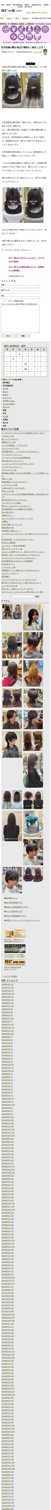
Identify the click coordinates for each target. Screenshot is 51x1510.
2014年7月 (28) (8, 1404)
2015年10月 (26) (8, 1358)
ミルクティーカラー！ (10, 573)
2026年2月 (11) (7, 984)
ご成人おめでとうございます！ (14, 488)
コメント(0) (38, 52)
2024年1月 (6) (7, 1062)
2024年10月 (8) (8, 1034)
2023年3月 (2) (7, 1092)
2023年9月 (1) (7, 1074)
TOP (1, 18)
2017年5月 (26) (8, 1299)
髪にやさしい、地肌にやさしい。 (14, 939)
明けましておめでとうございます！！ (16, 506)
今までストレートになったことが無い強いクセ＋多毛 (22, 592)
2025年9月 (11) (7, 1000)
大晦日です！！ (8, 515)
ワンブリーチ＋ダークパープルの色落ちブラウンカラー (23, 433)
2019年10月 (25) (8, 1210)
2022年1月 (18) (8, 1126)
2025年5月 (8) (7, 1012)
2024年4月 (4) (7, 1052)
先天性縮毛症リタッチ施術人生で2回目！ (18, 509)
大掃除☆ (5, 521)
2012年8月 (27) (8, 1475)
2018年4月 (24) (8, 1265)
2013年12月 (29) (8, 1425)
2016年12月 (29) (8, 1314)
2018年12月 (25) (8, 1240)
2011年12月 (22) (8, 1500)
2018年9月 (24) (8, 1250)
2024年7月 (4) (7, 1043)
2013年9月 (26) (8, 1435)
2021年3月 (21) (8, 1157)
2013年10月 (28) (8, 1432)
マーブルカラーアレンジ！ (12, 455)
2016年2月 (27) (8, 1345)
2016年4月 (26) (8, 1339)
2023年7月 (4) (7, 1080)
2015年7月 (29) (8, 1367)
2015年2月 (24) (8, 1382)
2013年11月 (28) (8, 1429)
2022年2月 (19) (8, 1123)
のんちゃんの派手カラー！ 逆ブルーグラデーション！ (23, 552)
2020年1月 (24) (8, 1200)
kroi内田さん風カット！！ (12, 531)
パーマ (5, 389)
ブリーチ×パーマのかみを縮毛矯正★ (16, 458)
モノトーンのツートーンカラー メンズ (17, 518)
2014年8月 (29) (8, 1401)
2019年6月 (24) (8, 1222)
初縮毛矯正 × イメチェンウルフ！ (15, 482)
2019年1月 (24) (8, 1237)
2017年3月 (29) (8, 1305)
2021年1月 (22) (8, 1163)
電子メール (5, 290)
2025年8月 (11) (7, 1003)
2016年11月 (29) (8, 1318)
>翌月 (23, 346)
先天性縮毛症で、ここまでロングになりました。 (21, 452)
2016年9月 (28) (8, 1324)
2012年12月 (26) (8, 1462)
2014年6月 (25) (8, 1407)
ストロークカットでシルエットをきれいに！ (19, 558)
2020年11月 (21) (8, 1169)
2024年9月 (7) (7, 1037)
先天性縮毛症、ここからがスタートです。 (18, 539)
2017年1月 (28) (8, 1311)
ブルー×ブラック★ (9, 470)
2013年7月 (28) (8, 1441)
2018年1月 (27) (8, 1274)
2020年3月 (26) (8, 1194)
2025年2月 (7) (7, 1021)
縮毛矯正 (6, 382)
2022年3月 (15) (8, 1120)
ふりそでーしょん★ (9, 485)
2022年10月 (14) (8, 1105)
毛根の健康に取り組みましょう (14, 941)
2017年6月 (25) (8, 1296)
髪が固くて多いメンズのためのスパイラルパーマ (21, 555)
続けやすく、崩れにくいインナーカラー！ (18, 589)
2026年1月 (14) (8, 988)
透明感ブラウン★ (8, 442)
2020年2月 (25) (8, 1197)
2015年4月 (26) (8, 1376)
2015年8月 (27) (8, 1364)
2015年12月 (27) (8, 1351)
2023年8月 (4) (7, 1077)
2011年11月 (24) (8, 1503)
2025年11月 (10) (8, 994)
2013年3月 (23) (8, 1453)
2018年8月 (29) (8, 1253)
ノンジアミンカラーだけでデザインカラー (18, 464)
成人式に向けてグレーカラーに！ (15, 500)
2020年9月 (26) (8, 1176)
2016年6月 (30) (8, 1333)
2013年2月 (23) (8, 1456)
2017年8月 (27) (8, 1290)
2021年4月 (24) (8, 1154)
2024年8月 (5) (7, 1040)
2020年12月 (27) (8, 1166)
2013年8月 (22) (8, 1438)
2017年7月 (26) (8, 1293)
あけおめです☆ (8, 512)
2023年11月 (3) (7, 1068)
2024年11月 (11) (8, 1031)
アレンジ (6, 407)
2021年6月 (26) (8, 1148)
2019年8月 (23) (8, 1216)
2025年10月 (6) (8, 997)
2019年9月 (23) (8, 1213)
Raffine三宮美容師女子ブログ (16, 907)
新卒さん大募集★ (8, 543)
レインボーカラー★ (9, 586)
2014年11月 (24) (8, 1392)
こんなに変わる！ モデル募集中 (14, 956)
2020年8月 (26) (8, 1179)
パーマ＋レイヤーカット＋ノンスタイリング (19, 580)
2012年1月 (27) (8, 1496)
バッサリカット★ (8, 567)
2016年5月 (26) (8, 1336)
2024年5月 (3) (7, 1049)
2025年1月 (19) (8, 1025)
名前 (2, 284)
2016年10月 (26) (8, 1321)
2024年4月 (14, 346)
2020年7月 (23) (8, 1182)
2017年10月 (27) (8, 1284)
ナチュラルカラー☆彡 (10, 448)
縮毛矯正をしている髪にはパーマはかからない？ (21, 570)
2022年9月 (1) (7, 1108)
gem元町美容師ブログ (14, 903)
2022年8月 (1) (7, 1111)
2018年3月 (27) (8, 1268)
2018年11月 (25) (8, 1244)
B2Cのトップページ (10, 969)
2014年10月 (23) (8, 1395)
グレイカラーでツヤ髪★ (11, 503)
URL (2, 295)
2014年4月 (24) (8, 1413)
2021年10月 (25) (8, 1136)
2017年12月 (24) (8, 1277)
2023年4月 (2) (7, 1089)
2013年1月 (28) (8, 1459)
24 (25, 369)
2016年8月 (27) (8, 1327)
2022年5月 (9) (7, 1114)
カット (5, 392)
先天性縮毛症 (8, 386)
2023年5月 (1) (7, 1086)
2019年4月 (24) (8, 1228)
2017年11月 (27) (8, 1281)
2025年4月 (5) (7, 1015)
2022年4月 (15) (8, 1117)
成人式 (5, 423)
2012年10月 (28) (8, 1469)
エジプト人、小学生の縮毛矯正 (14, 546)
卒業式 (5, 419)
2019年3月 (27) (8, 1231)
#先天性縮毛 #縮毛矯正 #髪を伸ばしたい (19, 250)
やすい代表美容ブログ (14, 911)
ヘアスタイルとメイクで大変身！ (14, 954)
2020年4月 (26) (8, 1191)
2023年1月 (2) (7, 1095)
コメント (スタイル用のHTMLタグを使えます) (19, 304)
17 (25, 364)
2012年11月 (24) (8, 1466)
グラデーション (9, 401)
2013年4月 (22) (8, 1450)
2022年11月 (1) (7, 1102)
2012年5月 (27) (8, 1484)
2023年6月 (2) (7, 1083)
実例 (4, 410)
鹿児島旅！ (6, 576)
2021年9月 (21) (8, 1139)
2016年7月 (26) (8, 1330)
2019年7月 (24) (8, 1219)
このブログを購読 (10, 976)
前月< (6, 346)
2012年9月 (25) (8, 1472)
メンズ (5, 416)
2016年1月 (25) (8, 1348)
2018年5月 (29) (8, 1262)
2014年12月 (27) (8, 1388)
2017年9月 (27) (8, 1287)
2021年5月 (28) (8, 1151)
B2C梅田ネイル (11, 898)
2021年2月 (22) (8, 1160)
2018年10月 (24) (8, 1247)
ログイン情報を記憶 (15, 301)
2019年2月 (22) (8, 1234)
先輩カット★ (7, 479)
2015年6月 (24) (8, 1370)
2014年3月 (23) (8, 1416)
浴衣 (4, 426)
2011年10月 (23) (8, 1506)
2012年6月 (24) (8, 1481)
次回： (26, 268)
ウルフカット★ (8, 436)
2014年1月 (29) (8, 1422)
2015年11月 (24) (8, 1355)
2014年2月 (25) (8, 1419)
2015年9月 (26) (8, 1361)
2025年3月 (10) (8, 1018)
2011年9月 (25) (7, 1509)
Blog (17, 18)
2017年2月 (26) (8, 1308)
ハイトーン (7, 398)
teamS (9, 18)
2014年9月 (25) (8, 1398)
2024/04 (25, 18)
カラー (5, 395)
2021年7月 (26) (8, 1145)
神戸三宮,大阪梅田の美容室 (12, 967)
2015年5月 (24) (8, 1373)
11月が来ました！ (8, 564)
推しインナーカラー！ (10, 439)
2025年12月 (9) (8, 991)
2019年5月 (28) (8, 1225)
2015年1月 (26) (8, 1385)
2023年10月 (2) (8, 1071)
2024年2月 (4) (7, 1058)
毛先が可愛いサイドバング (12, 525)
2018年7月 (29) (8, 1256)
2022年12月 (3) (8, 1099)
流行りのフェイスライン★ (12, 549)
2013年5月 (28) (8, 1447)
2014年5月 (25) (8, 1410)
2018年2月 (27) (8, 1271)
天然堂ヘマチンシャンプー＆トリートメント (22, 920)
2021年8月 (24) (8, 1142)
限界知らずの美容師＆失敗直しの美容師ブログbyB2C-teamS (25, 24)
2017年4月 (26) (8, 1302)
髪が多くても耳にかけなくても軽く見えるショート (21, 583)
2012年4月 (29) (8, 1487)
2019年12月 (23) (8, 1203)
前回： (26, 259)
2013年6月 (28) (8, 1444)
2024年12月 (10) (8, 1028)
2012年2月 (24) (8, 1493)
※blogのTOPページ (16, 276)
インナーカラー (9, 404)
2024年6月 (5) (7, 1046)
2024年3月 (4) (7, 1055)
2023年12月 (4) (8, 1065)
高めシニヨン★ (8, 491)
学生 (4, 413)
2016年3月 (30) (8, 1342)
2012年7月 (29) (8, 1478)
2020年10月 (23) (8, 1173)
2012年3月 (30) (8, 1490)
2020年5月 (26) (8, 1188)
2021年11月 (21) (8, 1132)
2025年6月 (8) (7, 1009)
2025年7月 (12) (8, 1006)
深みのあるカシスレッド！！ (13, 461)
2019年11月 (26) (8, 1207)
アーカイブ (12, 980)
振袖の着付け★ (8, 528)
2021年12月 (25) (8, 1129)
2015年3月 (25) (8, 1379)
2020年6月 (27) (8, 1185)
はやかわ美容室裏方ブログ (15, 916)
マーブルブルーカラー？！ (12, 467)
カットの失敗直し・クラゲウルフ (15, 445)
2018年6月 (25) (8, 1259)
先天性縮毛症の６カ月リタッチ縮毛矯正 (17, 561)
